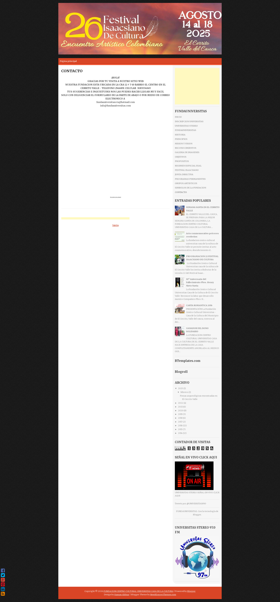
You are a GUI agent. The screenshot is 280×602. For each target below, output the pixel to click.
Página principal (68, 61)
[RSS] (3, 594)
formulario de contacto (115, 197)
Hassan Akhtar (121, 594)
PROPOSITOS (182, 161)
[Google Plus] (3, 580)
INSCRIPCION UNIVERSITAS (189, 121)
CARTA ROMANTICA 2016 (199, 305)
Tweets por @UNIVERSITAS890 (190, 503)
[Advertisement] (95, 219)
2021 (180, 406)
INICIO (178, 117)
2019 (180, 414)
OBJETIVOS (180, 157)
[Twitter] (3, 575)
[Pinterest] (3, 584)
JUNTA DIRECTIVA (184, 174)
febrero (184, 392)
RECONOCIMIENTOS (185, 148)
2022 (180, 403)
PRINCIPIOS (181, 139)
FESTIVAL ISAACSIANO (187, 170)
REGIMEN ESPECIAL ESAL (188, 165)
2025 (180, 388)
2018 (180, 418)
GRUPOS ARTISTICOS (186, 183)
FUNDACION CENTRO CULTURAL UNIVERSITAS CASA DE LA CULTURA (138, 591)
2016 (180, 425)
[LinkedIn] (3, 589)
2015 (180, 429)
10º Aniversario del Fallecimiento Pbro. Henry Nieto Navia (200, 282)
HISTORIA (180, 134)
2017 (180, 421)
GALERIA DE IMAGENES (187, 152)
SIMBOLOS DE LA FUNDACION (190, 187)
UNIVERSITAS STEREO (186, 126)
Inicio (115, 225)
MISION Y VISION (183, 143)
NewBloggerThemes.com (163, 594)
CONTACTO (72, 71)
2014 (180, 433)
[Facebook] (3, 570)
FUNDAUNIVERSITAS (185, 130)
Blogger (197, 514)
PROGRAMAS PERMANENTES (190, 179)
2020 (180, 410)
